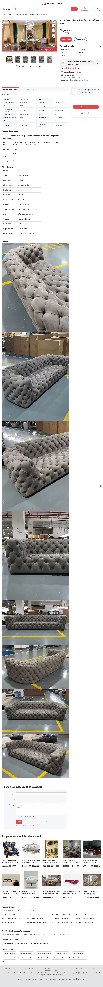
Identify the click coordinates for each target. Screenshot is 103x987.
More (4, 962)
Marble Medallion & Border (10, 915)
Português (29, 973)
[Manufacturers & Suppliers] (51, 3)
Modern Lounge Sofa (58, 958)
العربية (73, 973)
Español (22, 973)
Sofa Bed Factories (9, 953)
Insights (55, 970)
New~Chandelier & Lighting (60, 919)
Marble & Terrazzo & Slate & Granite (63, 915)
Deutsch (59, 973)
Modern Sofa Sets (78, 953)
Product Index (92, 969)
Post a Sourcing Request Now (26, 825)
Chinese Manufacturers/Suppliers (34, 969)
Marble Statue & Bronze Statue (61, 922)
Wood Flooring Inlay (8, 922)
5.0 (80, 93)
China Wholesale (49, 969)
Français (37, 973)
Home (3, 14)
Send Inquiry (66, 39)
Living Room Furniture (21, 14)
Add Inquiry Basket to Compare (30, 66)
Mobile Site (48, 970)
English (16, 973)
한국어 (79, 973)
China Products (18, 969)
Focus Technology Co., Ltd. (38, 979)
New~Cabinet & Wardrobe (35, 919)
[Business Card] (98, 98)
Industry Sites (70, 969)
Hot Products (8, 969)
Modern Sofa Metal (42, 958)
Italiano (53, 973)
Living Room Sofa (33, 14)
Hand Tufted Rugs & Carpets (85, 919)
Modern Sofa (44, 14)
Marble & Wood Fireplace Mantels (37, 922)
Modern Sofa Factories (44, 953)
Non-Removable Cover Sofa (39, 943)
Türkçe (41, 975)
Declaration (72, 979)
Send (19, 822)
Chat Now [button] (81, 39)
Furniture (10, 14)
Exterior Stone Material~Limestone (87, 915)
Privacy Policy (81, 979)
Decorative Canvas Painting (84, 922)
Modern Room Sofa (10, 958)
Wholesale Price (60, 969)
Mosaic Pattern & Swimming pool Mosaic (39, 915)
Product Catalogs (30, 911)
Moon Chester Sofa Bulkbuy (78, 958)
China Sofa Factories (62, 953)
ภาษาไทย (95, 973)
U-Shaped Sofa (8, 943)
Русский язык (45, 973)
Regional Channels (81, 969)
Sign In (63, 80)
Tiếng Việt (48, 975)
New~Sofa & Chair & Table (10, 919)
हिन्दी (90, 973)
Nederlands (67, 973)
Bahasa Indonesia (58, 975)
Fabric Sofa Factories (26, 953)
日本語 (85, 973)
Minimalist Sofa (22, 943)
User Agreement (62, 979)
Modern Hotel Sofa (26, 958)
